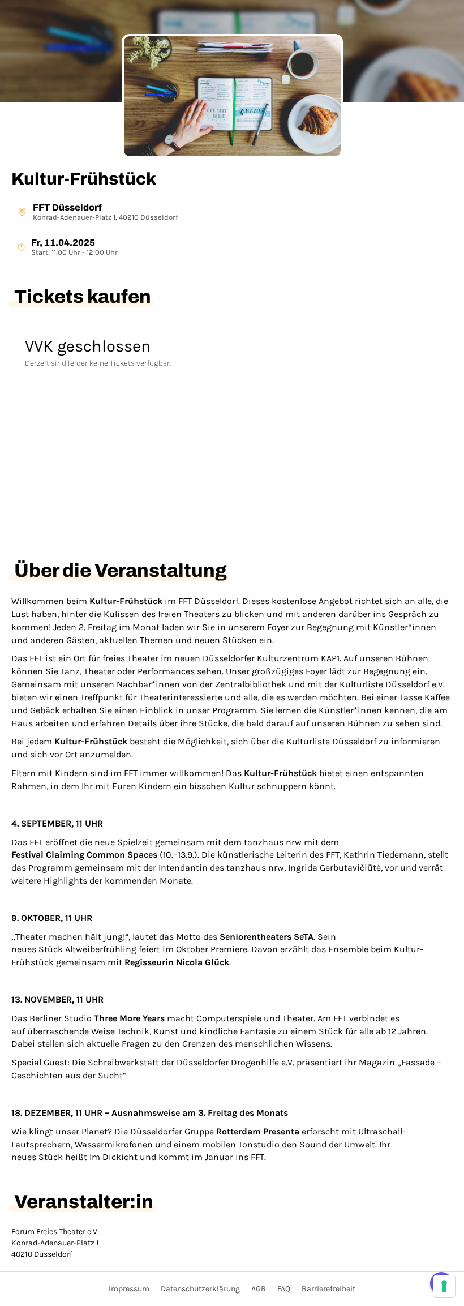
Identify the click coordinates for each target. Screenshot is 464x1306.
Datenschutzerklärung (200, 1289)
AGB (258, 1289)
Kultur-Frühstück (83, 179)
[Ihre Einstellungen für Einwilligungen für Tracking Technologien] (444, 1286)
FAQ (283, 1289)
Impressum (129, 1289)
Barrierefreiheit (328, 1289)
